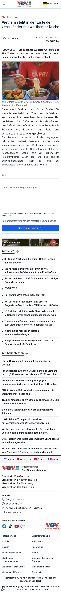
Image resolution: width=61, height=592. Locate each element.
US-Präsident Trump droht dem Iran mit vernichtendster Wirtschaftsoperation (25, 421)
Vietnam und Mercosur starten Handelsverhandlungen (21, 332)
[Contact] (3, 588)
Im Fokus (6, 541)
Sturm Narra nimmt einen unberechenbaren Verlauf (26, 363)
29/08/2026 (10, 288)
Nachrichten (10, 17)
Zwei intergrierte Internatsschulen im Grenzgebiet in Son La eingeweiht (30, 440)
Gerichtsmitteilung (41, 536)
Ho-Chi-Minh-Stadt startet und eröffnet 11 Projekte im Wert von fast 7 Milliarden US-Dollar (31, 303)
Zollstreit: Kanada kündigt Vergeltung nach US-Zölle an (28, 411)
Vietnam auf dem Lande (13, 567)
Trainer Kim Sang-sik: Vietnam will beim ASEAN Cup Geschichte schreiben (30, 402)
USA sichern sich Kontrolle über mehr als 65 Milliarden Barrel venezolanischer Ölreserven (30, 313)
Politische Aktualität (11, 552)
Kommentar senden (28, 228)
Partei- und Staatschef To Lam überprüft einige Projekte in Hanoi (31, 280)
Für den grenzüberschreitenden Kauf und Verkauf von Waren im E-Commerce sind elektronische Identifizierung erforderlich (30, 450)
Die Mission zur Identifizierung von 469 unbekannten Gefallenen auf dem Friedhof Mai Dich (30, 270)
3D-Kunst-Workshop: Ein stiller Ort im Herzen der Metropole (29, 261)
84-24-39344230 (14, 504)
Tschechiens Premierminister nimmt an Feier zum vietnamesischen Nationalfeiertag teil (29, 323)
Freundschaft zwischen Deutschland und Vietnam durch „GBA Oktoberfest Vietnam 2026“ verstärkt (29, 372)
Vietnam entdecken (41, 567)
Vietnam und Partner (12, 572)
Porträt (35, 552)
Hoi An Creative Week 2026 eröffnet (24, 295)
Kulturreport (38, 541)
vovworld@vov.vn (14, 512)
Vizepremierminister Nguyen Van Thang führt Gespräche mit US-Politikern (29, 342)
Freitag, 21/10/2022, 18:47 (46, 37)
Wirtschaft (37, 572)
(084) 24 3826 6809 (15, 499)
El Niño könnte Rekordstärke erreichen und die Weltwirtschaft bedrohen (28, 392)
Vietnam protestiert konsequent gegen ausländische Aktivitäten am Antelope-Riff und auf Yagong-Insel (30, 382)
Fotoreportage (9, 536)
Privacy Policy (42, 213)
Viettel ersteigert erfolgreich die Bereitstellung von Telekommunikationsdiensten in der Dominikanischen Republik (29, 431)
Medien (5, 547)
